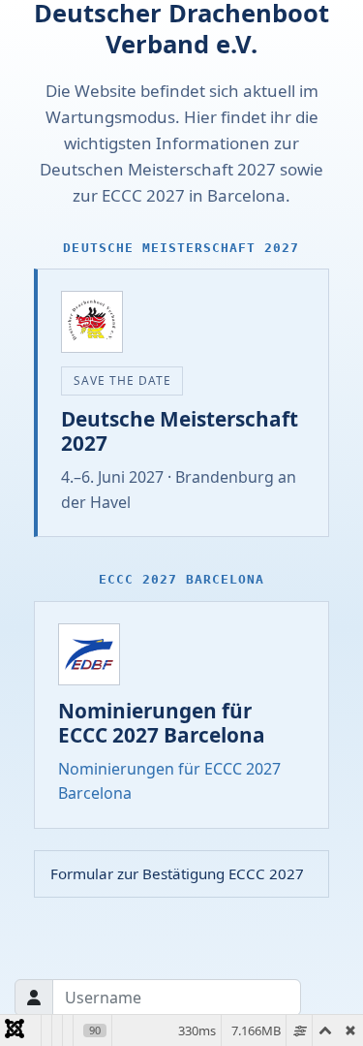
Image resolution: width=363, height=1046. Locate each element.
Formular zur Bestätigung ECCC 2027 (177, 873)
